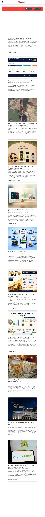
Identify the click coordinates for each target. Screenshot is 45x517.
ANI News (14, 137)
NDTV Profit (14, 351)
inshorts (15, 8)
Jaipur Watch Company (16, 180)
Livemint (14, 394)
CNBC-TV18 (14, 308)
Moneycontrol (15, 95)
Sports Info (14, 52)
